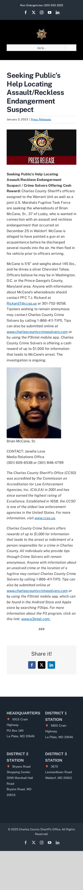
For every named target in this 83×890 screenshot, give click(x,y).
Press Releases (41, 119)
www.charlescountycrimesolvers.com (37, 332)
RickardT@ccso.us (22, 303)
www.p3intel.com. (35, 619)
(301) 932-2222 (53, 5)
